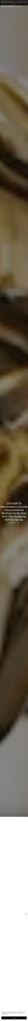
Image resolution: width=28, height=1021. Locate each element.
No (16, 4)
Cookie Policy (5, 1014)
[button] (26, 914)
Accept (14, 1017)
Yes (14, 4)
